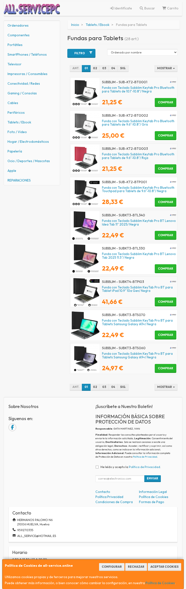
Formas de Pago (151, 502)
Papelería (15, 151)
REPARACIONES (19, 180)
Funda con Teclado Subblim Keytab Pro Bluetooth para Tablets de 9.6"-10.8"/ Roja (138, 156)
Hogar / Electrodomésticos (28, 141)
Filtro (79, 53)
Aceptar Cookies (164, 566)
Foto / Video (17, 132)
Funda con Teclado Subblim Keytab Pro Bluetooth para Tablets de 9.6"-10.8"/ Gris (138, 123)
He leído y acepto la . (131, 467)
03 (104, 68)
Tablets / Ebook (19, 122)
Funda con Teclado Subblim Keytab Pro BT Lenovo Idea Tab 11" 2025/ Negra (139, 222)
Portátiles (15, 45)
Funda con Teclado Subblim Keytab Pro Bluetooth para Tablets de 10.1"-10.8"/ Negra (138, 89)
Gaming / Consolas (22, 93)
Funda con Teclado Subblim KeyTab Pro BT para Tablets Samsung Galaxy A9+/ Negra (137, 355)
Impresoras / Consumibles (27, 74)
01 (86, 68)
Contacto (102, 492)
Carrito (172, 8)
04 (113, 68)
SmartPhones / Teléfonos (27, 54)
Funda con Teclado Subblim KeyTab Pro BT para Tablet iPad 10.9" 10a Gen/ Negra (137, 289)
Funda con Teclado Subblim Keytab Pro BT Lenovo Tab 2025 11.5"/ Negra (139, 255)
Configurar (112, 566)
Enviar (152, 478)
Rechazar (136, 566)
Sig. (123, 68)
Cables (13, 103)
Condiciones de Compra (114, 502)
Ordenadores (18, 25)
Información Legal (153, 492)
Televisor (15, 64)
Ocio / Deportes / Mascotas (29, 161)
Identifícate (123, 8)
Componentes (19, 35)
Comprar (165, 102)
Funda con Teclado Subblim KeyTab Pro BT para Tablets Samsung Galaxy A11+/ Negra (137, 322)
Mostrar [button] (164, 68)
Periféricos (16, 112)
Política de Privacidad (145, 456)
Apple (12, 170)
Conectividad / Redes (24, 83)
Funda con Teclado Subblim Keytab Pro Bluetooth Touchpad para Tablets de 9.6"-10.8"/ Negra (138, 189)
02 (95, 68)
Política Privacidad (109, 497)
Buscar (149, 8)
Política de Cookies (160, 583)
